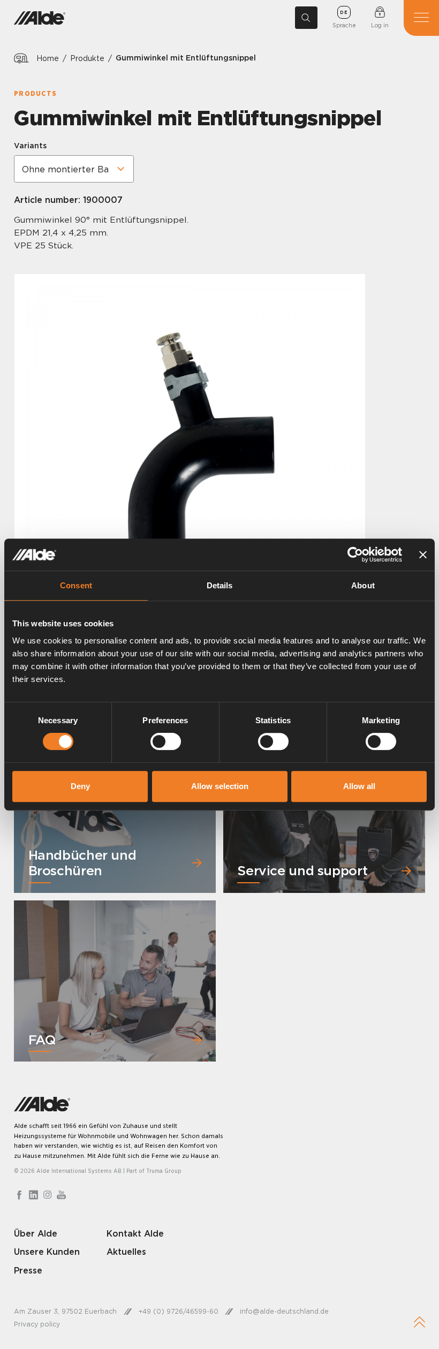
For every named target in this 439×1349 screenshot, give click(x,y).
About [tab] (363, 585)
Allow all (359, 786)
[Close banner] (423, 554)
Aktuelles (126, 1251)
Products (35, 93)
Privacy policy (37, 1324)
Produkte (87, 58)
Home (47, 58)
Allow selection (219, 786)
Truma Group (163, 1170)
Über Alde (35, 1233)
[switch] (165, 741)
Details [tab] (220, 585)
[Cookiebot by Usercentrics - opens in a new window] (355, 555)
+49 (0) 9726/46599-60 (178, 1311)
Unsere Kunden (47, 1251)
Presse (28, 1270)
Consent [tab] (76, 585)
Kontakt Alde (135, 1233)
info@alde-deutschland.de (284, 1311)
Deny (80, 786)
